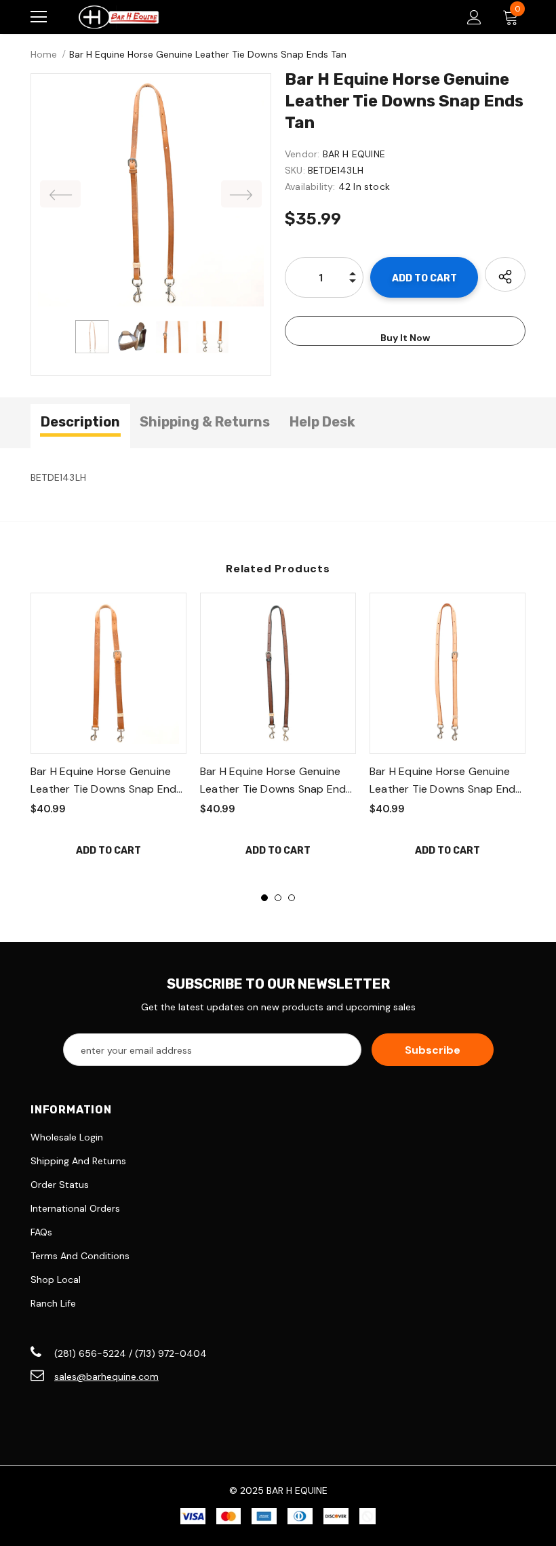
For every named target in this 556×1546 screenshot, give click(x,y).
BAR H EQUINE (354, 154)
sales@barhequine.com (106, 1376)
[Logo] (118, 17)
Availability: (310, 186)
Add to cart (108, 850)
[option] (151, 193)
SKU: (295, 170)
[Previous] (60, 193)
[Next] (241, 193)
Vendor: (302, 154)
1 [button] (264, 897)
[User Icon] (474, 17)
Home (44, 54)
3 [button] (291, 897)
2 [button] (278, 897)
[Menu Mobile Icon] (39, 17)
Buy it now (405, 338)
